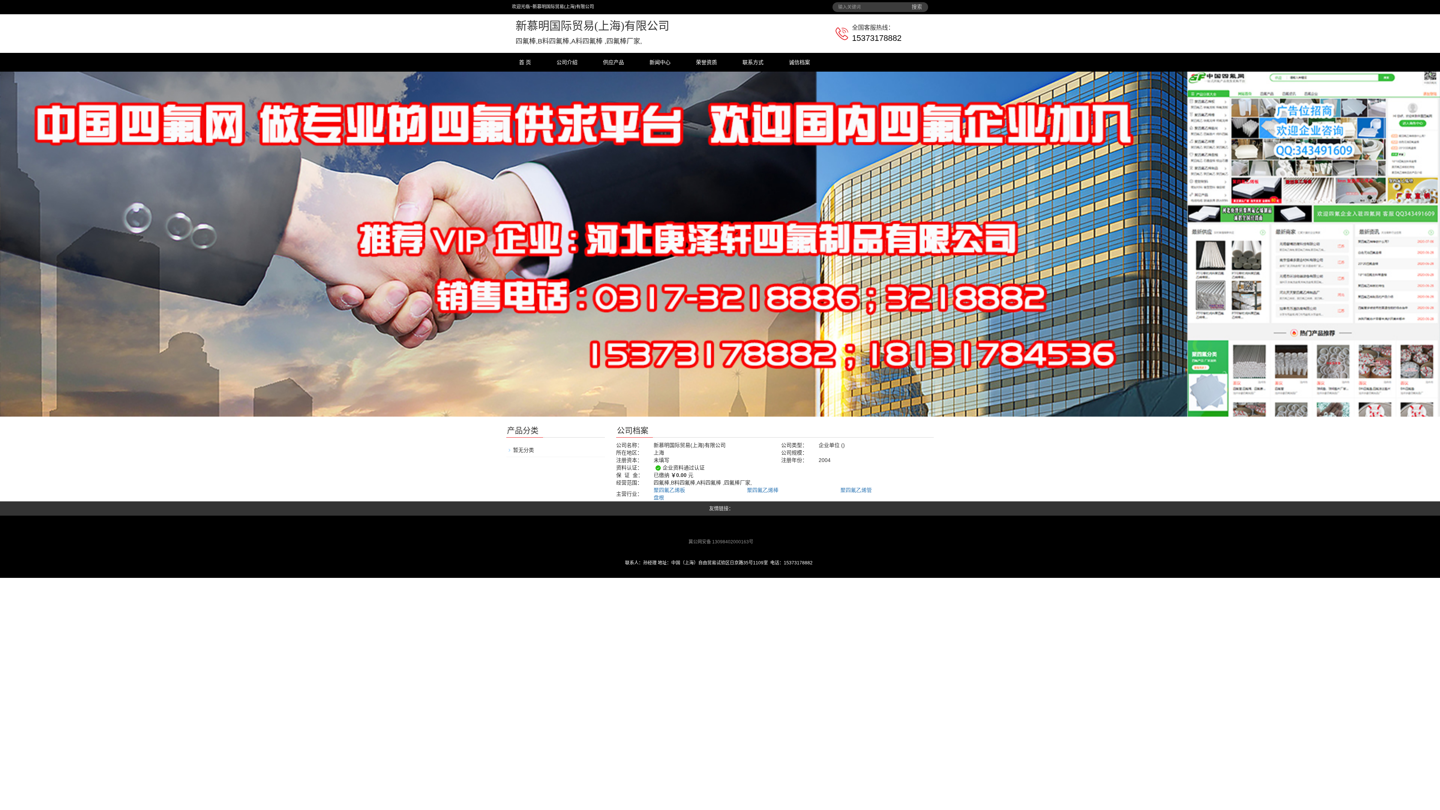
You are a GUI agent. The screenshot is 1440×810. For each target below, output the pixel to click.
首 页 (525, 62)
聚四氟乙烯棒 (762, 490)
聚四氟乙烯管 (856, 490)
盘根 (659, 498)
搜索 (917, 7)
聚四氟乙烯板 (669, 490)
